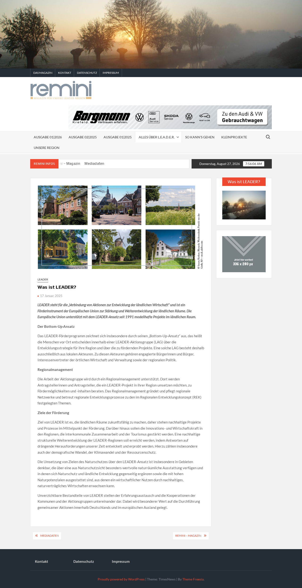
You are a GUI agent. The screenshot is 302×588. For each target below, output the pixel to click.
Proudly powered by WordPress (121, 579)
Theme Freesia (193, 579)
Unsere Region (46, 148)
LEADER (43, 279)
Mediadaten (88, 163)
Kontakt (64, 72)
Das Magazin (42, 72)
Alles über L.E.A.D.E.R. (157, 137)
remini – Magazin (188, 535)
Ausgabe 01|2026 (48, 137)
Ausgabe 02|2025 (83, 137)
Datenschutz (87, 72)
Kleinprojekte (234, 137)
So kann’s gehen (199, 137)
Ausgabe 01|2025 (118, 137)
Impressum (111, 72)
